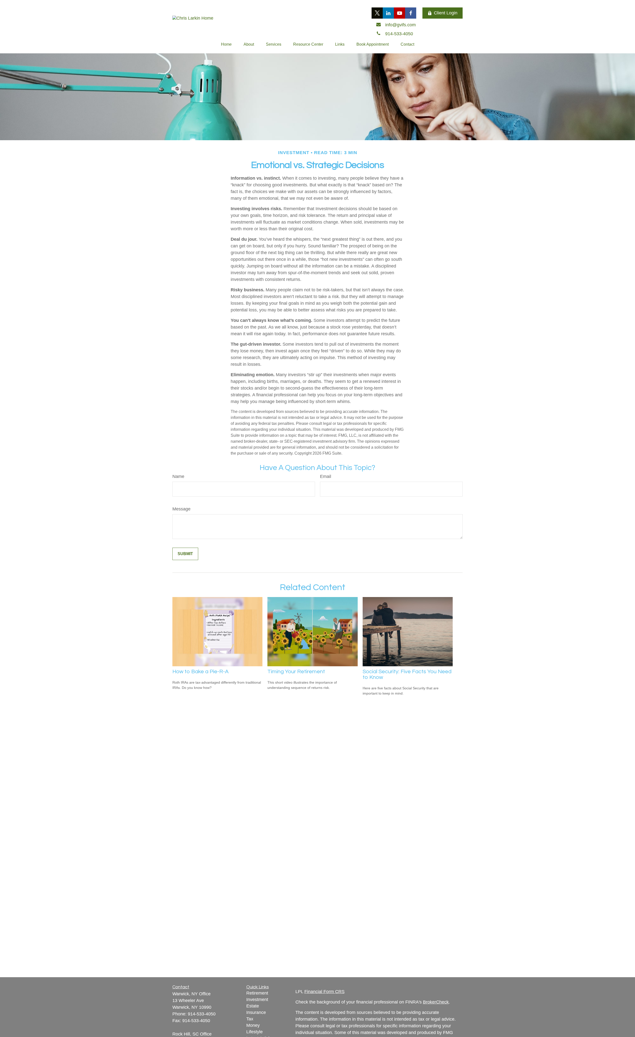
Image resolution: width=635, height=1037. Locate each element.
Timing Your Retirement (296, 671)
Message (181, 508)
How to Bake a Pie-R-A (200, 671)
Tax (249, 1018)
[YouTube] (399, 13)
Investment (257, 999)
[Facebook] (410, 13)
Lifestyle (254, 1031)
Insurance (256, 1012)
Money (253, 1025)
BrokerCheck (436, 1002)
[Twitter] (377, 13)
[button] (226, 44)
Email (325, 476)
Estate (252, 1006)
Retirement (257, 993)
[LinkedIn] (388, 13)
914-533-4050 (202, 1013)
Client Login (445, 12)
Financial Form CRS (324, 991)
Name (178, 476)
